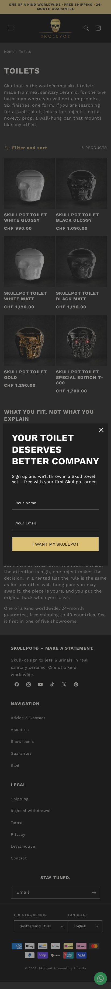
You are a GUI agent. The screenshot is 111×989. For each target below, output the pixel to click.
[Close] (101, 429)
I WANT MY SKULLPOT (55, 544)
